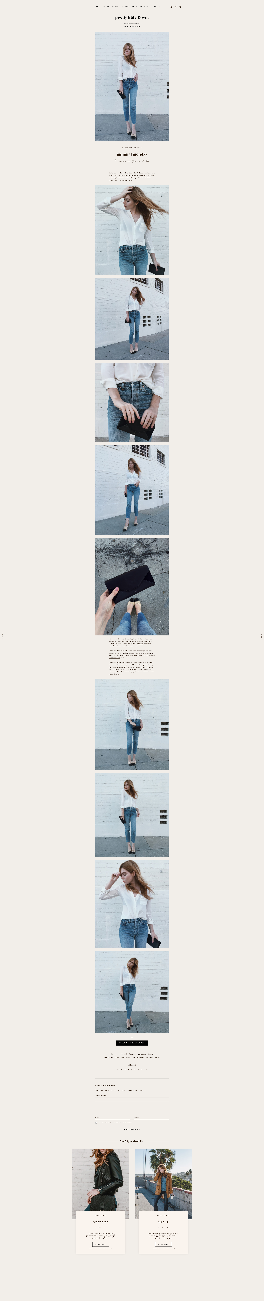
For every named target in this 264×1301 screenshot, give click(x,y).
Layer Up (163, 1221)
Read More (100, 1244)
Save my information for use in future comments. (115, 1123)
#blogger (114, 1054)
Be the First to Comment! (100, 1249)
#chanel (123, 1054)
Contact (156, 6)
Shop (135, 6)
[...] (109, 1239)
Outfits (138, 148)
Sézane (140, 644)
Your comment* (101, 1095)
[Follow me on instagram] (176, 6)
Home (107, 6)
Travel (126, 6)
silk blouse (132, 653)
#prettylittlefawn (128, 1057)
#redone (140, 1057)
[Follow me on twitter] (171, 6)
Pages (115, 6)
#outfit (150, 1054)
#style (157, 1057)
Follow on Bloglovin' (132, 1043)
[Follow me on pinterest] (180, 6)
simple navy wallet (114, 658)
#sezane (149, 1057)
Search (144, 6)
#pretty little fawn (111, 1057)
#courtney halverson (137, 1054)
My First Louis (100, 1221)
